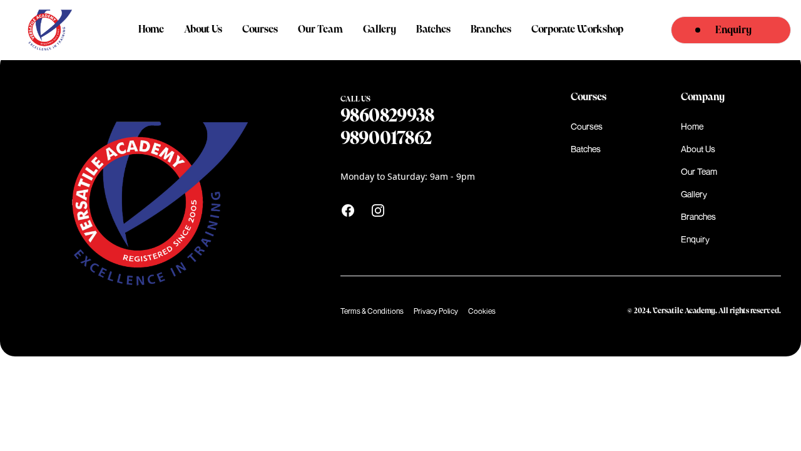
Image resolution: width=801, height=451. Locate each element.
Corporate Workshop (577, 29)
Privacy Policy (436, 311)
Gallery (379, 29)
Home (151, 29)
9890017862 (386, 139)
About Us (203, 29)
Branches (491, 29)
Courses (260, 29)
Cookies (482, 311)
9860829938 (387, 116)
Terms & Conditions (372, 311)
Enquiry (695, 239)
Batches (433, 29)
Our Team (320, 29)
